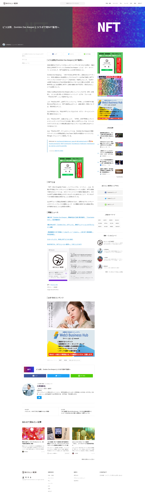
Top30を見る (119, 177)
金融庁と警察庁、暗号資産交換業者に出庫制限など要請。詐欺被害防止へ (106, 170)
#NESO (117, 223)
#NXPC (100, 226)
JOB (131, 3)
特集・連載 (108, 3)
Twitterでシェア (111, 198)
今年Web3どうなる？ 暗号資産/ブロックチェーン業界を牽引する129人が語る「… (107, 143)
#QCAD (117, 220)
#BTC (99, 220)
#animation (90, 143)
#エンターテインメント (74, 360)
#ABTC (105, 220)
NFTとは (24, 59)
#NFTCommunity (66, 143)
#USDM (100, 223)
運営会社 (76, 475)
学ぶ (121, 3)
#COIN (111, 223)
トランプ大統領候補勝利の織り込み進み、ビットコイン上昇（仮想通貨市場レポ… (107, 161)
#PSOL (105, 223)
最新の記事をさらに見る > (88, 459)
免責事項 (76, 480)
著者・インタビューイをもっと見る (114, 272)
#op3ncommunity (54, 143)
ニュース (126, 3)
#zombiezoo (76, 143)
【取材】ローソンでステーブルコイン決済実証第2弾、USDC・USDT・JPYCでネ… (107, 152)
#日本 (65, 360)
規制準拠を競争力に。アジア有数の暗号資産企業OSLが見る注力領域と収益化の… (107, 134)
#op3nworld (60, 141)
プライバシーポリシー (79, 478)
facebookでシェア (112, 192)
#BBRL (111, 226)
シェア (55, 54)
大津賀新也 (41, 386)
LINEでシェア (110, 204)
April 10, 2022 (59, 150)
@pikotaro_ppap (70, 141)
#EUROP (118, 226)
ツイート (72, 54)
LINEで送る (88, 54)
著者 (135, 3)
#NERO (111, 220)
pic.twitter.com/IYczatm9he (58, 146)
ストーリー (115, 3)
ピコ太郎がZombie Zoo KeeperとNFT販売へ (33, 55)
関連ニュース (25, 63)
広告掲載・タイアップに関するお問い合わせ (111, 475)
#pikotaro (83, 143)
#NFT (60, 360)
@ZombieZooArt (82, 141)
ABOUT (140, 3)
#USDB (105, 226)
